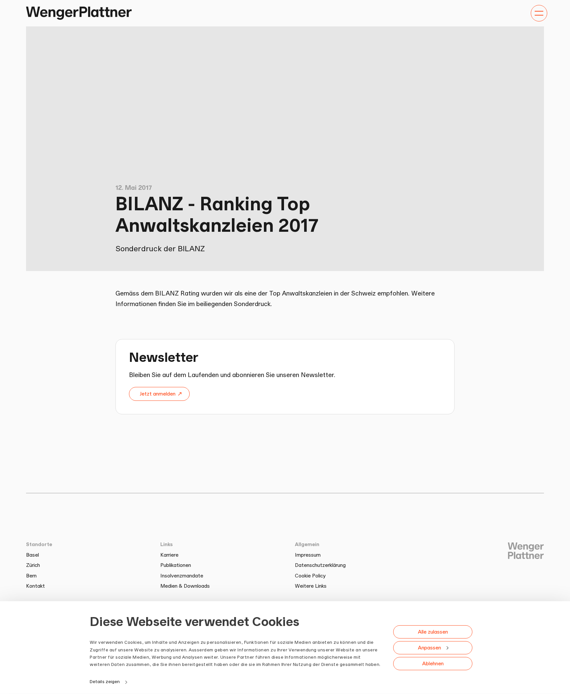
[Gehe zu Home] (79, 13)
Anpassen (429, 647)
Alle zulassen (433, 631)
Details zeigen (105, 681)
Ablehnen (433, 663)
